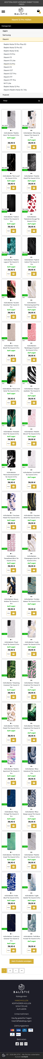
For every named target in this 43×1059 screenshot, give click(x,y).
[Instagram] (21, 1043)
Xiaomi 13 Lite (9, 61)
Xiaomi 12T (8, 70)
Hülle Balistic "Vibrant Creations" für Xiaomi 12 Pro (32, 685)
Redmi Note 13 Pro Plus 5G (15, 44)
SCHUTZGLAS (21, 1006)
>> (22, 970)
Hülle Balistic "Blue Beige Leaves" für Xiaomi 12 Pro (31, 814)
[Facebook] (17, 1043)
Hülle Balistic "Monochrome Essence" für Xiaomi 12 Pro (11, 475)
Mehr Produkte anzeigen (22, 961)
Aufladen (21, 1009)
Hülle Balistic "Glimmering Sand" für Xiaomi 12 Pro (31, 305)
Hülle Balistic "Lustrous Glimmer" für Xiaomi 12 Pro (11, 939)
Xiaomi (6, 39)
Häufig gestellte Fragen (21, 1018)
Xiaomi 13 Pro (9, 54)
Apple (5, 31)
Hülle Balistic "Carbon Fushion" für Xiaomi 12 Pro (11, 219)
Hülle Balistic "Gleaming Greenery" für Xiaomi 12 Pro (11, 685)
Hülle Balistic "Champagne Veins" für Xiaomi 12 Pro (32, 558)
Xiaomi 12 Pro (9, 64)
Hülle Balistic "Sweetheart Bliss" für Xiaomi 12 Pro (11, 558)
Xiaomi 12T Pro (10, 74)
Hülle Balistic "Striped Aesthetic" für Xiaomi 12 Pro (32, 391)
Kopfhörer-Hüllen (21, 1003)
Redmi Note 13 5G (11, 51)
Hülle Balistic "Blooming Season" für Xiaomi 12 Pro (31, 135)
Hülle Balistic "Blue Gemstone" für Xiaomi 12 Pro (31, 771)
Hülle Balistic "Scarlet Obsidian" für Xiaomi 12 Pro (11, 305)
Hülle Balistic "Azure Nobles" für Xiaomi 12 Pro (11, 601)
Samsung (7, 35)
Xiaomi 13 (8, 57)
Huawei (6, 95)
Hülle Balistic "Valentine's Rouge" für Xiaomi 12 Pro (32, 219)
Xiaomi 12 (8, 67)
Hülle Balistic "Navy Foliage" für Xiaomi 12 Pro (11, 814)
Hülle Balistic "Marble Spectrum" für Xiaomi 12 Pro (11, 771)
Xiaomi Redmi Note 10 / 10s (15, 90)
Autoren (18, 1057)
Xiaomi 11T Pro (10, 80)
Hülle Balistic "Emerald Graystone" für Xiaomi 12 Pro (31, 728)
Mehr (8, 147)
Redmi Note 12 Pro (12, 87)
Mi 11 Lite (7, 83)
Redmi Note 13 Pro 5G (13, 48)
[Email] (25, 1043)
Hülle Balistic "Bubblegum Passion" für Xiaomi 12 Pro (31, 348)
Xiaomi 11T (8, 77)
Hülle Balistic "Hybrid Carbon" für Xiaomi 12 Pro (31, 262)
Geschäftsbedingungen (22, 1021)
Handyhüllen (21, 1001)
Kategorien (6, 26)
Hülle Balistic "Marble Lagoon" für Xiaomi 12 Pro (11, 262)
